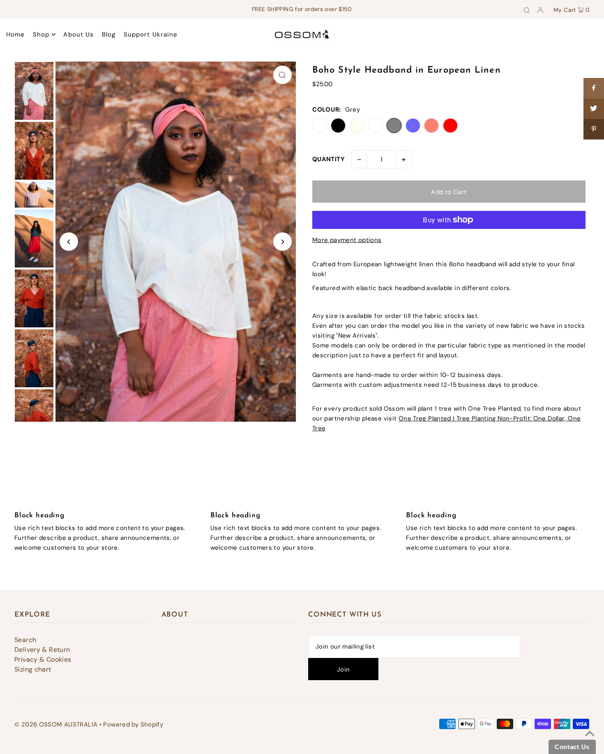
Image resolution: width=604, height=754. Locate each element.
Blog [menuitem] (109, 34)
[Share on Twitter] (593, 108)
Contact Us (572, 746)
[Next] (282, 242)
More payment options (347, 240)
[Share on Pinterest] (593, 129)
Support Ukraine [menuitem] (151, 34)
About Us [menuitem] (78, 34)
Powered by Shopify (133, 724)
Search (25, 639)
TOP (589, 743)
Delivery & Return (42, 649)
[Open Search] (527, 9)
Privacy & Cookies (42, 659)
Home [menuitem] (15, 34)
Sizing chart (32, 669)
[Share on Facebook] (593, 88)
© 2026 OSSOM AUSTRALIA (55, 724)
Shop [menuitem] (41, 34)
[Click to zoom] (282, 75)
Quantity (328, 159)
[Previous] (69, 242)
